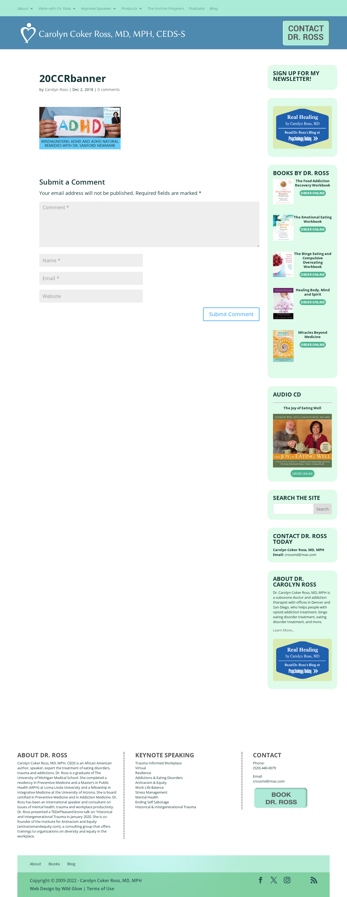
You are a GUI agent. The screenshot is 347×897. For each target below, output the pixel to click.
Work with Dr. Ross (54, 9)
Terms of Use (100, 889)
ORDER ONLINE (313, 193)
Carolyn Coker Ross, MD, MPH (111, 880)
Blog (214, 9)
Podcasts (197, 9)
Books (54, 863)
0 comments (109, 89)
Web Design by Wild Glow (56, 889)
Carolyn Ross (56, 89)
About (22, 9)
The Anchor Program (165, 9)
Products (129, 9)
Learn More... (283, 630)
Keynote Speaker (96, 9)
